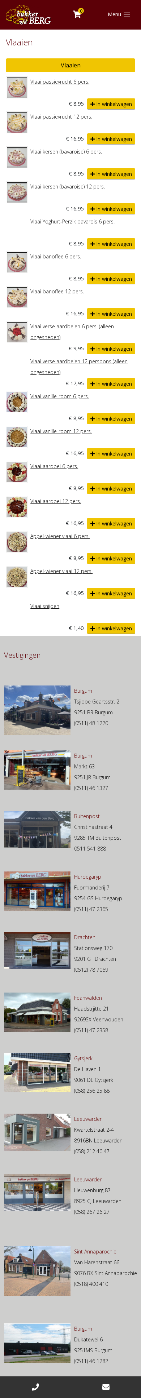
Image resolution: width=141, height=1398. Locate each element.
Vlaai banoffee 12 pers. (57, 291)
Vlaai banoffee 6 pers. (55, 256)
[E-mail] (105, 1387)
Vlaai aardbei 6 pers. (54, 466)
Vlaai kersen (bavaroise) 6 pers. (66, 151)
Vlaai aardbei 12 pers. (55, 501)
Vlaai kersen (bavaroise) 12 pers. (67, 186)
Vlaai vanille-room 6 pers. (59, 396)
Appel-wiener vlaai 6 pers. (60, 536)
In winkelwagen (113, 104)
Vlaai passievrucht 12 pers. (61, 116)
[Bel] (35, 1387)
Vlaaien (71, 65)
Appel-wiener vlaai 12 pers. (61, 571)
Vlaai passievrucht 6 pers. (59, 81)
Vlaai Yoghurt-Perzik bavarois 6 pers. (72, 221)
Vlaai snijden (44, 606)
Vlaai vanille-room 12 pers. (61, 431)
